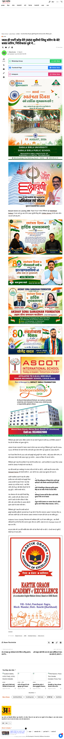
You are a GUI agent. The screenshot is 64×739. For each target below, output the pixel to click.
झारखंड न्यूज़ (49, 697)
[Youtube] (3, 723)
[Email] (6, 47)
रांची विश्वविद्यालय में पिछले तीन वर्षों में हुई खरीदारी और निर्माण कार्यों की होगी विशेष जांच (47, 481)
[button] (49, 2)
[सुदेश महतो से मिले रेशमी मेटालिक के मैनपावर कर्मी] (9, 677)
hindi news (40, 697)
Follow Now (56, 67)
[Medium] (6, 723)
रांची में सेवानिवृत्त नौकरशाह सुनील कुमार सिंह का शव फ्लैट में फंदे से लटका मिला (46, 489)
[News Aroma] (6, 1)
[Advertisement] (32, 19)
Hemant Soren (13, 472)
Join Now (56, 61)
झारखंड (4, 36)
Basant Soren (18, 636)
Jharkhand (59, 697)
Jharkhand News (17, 697)
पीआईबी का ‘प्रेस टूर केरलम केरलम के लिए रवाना (54, 685)
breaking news (30, 697)
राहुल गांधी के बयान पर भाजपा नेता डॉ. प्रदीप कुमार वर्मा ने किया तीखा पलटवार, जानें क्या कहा (47, 503)
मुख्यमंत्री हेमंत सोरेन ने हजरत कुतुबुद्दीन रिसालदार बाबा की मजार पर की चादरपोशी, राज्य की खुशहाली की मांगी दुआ (39, 685)
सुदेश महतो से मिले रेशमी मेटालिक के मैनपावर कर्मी (8, 685)
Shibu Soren (46, 213)
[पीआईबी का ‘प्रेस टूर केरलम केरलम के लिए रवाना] (55, 677)
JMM (25, 636)
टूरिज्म (23, 682)
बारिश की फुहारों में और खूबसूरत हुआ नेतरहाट (23, 685)
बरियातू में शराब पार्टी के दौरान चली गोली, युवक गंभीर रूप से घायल (46, 496)
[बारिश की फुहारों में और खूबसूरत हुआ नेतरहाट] (24, 677)
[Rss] (10, 723)
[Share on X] (3, 47)
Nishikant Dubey (32, 636)
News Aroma (12, 52)
